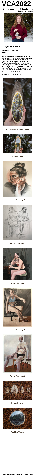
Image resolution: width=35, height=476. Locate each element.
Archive (30, 11)
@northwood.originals (17, 74)
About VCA (22, 11)
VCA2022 (16, 4)
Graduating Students (18, 9)
